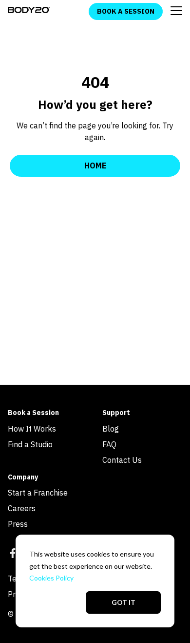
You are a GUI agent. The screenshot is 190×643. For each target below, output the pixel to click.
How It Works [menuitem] (32, 429)
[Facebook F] (13, 554)
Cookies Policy (51, 578)
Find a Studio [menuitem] (30, 444)
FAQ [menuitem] (109, 444)
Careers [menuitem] (22, 508)
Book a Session (125, 11)
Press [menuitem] (18, 524)
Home (95, 165)
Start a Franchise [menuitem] (38, 493)
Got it (123, 602)
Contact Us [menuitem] (122, 460)
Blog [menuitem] (110, 429)
